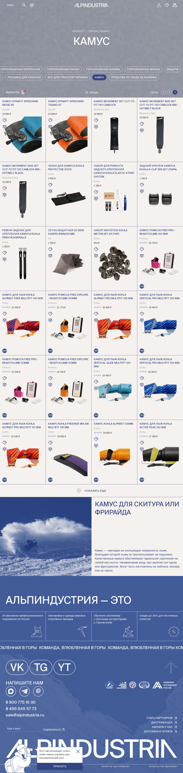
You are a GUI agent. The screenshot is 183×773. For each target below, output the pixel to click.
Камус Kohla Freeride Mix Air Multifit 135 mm (68, 426)
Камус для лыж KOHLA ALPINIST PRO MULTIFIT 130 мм (113, 297)
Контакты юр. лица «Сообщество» (116, 766)
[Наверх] (171, 667)
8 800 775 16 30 (20, 702)
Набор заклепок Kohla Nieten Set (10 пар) (110, 232)
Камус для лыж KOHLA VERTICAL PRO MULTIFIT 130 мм (160, 297)
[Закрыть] (78, 751)
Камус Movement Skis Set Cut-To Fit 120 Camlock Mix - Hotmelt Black (21, 169)
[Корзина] (174, 5)
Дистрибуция (161, 722)
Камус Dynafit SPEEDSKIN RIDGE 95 (20, 103)
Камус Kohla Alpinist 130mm (113, 424)
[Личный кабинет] (158, 5)
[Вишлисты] (166, 5)
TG (41, 668)
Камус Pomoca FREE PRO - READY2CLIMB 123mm (20, 361)
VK (17, 668)
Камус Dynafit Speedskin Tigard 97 (66, 103)
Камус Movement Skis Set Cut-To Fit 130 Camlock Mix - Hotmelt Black (159, 105)
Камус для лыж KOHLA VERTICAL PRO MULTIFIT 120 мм (160, 361)
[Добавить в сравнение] (4, 126)
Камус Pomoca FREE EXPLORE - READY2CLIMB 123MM (68, 361)
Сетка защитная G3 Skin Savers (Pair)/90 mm (66, 232)
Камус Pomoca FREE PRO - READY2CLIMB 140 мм (157, 232)
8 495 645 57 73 (21, 709)
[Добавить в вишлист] (4, 120)
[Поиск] (24, 5)
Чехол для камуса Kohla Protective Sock (66, 168)
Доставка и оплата (158, 731)
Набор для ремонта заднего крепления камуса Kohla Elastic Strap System (114, 171)
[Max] (11, 691)
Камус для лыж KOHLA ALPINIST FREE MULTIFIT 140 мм (22, 297)
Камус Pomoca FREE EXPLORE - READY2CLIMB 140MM (68, 297)
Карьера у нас (162, 727)
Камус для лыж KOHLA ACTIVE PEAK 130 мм (156, 426)
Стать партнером (159, 718)
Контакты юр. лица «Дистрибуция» (163, 766)
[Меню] (10, 5)
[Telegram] (24, 691)
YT (64, 668)
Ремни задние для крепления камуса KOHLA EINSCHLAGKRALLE (21, 234)
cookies (66, 751)
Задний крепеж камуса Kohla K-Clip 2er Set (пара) (158, 168)
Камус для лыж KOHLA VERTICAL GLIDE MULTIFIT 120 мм (112, 363)
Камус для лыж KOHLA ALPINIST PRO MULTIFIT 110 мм (21, 426)
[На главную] (91, 5)
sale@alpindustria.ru (25, 715)
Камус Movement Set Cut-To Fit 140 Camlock (114, 103)
